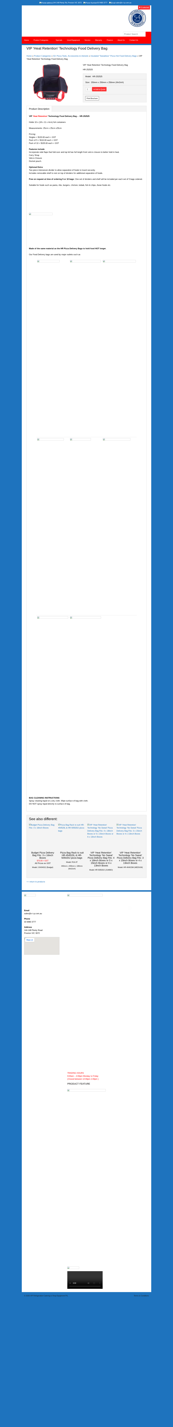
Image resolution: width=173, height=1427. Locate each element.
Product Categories (42, 56)
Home (26, 40)
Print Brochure (92, 98)
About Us (121, 40)
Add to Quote (100, 89)
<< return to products (35, 882)
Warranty (98, 40)
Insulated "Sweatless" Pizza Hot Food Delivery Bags (114, 56)
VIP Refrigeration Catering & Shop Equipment (72, 12)
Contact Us (133, 40)
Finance (110, 40)
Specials (59, 40)
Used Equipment (73, 40)
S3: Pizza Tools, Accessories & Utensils (70, 56)
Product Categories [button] (41, 40)
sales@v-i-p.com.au (33, 913)
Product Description (39, 109)
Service (87, 40)
